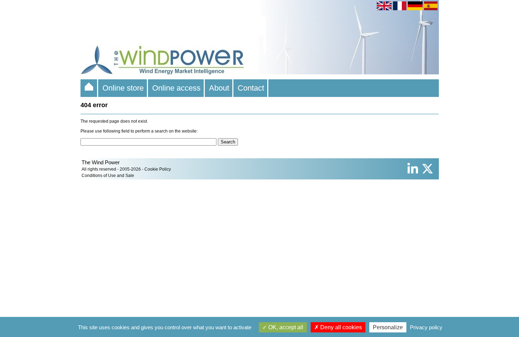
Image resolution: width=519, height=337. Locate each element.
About (219, 88)
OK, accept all (285, 327)
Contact (250, 88)
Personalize (388, 327)
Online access (176, 88)
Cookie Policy (157, 169)
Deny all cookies (340, 327)
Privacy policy (426, 327)
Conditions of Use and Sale (108, 175)
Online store (123, 88)
